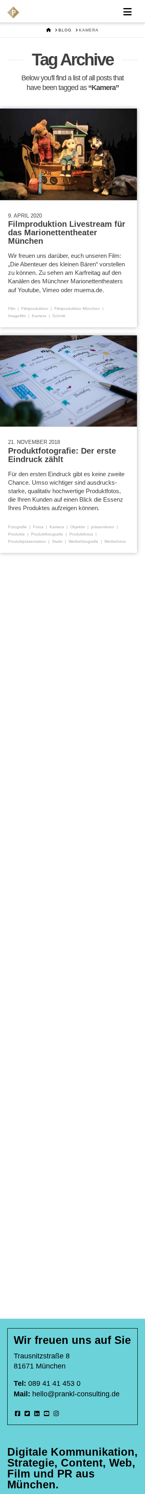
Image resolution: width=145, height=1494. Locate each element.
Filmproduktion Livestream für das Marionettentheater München (66, 232)
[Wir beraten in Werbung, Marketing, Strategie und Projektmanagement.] (13, 12)
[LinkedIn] (37, 1413)
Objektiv (77, 527)
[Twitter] (27, 1413)
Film (11, 308)
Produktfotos (81, 534)
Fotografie (17, 527)
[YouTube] (46, 1413)
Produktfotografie (47, 534)
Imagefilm (17, 316)
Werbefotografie (83, 541)
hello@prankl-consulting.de (76, 1394)
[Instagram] (56, 1413)
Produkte (16, 534)
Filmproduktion (34, 308)
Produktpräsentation (27, 541)
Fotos (38, 527)
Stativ (57, 541)
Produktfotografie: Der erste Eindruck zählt (62, 455)
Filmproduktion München (77, 308)
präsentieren (102, 527)
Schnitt (58, 316)
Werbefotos (115, 541)
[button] (127, 11)
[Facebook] (17, 1413)
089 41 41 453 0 (54, 1383)
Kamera (39, 316)
